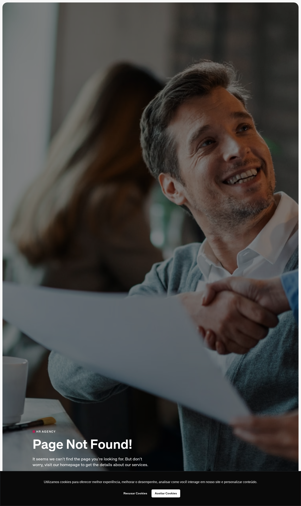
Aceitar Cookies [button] (166, 493)
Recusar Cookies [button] (135, 493)
